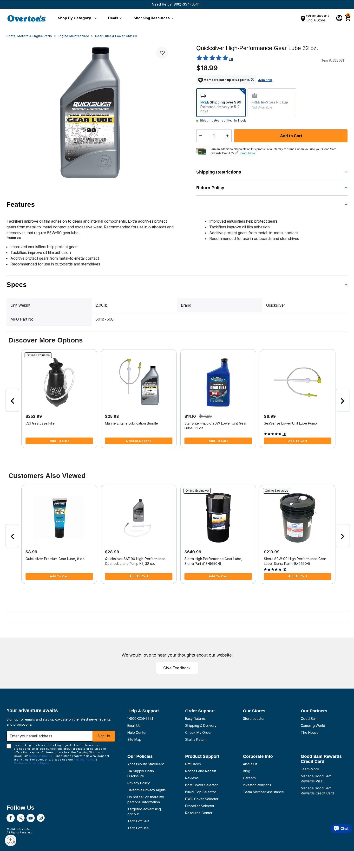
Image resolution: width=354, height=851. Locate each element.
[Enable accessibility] (10, 840)
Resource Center (198, 813)
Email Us (133, 725)
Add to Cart (290, 135)
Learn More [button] (247, 153)
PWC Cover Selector (201, 799)
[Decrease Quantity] (200, 135)
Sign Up (104, 736)
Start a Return (196, 739)
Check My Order (198, 732)
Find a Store (315, 20)
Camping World (313, 725)
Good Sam (309, 718)
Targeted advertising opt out (144, 811)
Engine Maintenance (73, 36)
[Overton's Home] (26, 18)
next (342, 400)
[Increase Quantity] (228, 135)
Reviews (192, 778)
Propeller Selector (199, 806)
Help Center (137, 732)
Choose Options (138, 441)
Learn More (310, 769)
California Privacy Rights (146, 790)
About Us (250, 764)
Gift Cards (193, 764)
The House (310, 732)
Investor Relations (257, 785)
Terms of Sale (138, 821)
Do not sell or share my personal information (145, 799)
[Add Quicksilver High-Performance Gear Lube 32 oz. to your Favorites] (162, 53)
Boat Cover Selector (201, 785)
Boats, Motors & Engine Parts (29, 36)
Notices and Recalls (200, 771)
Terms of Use (138, 828)
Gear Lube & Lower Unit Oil (116, 36)
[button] (76, 18)
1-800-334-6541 (140, 718)
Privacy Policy (138, 783)
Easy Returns (195, 718)
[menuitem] (76, 18)
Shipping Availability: (216, 120)
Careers (249, 778)
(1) (231, 59)
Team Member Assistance (263, 792)
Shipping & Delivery (200, 725)
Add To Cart (59, 441)
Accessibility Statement (145, 764)
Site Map (134, 739)
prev (12, 400)
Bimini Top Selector (200, 792)
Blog (246, 771)
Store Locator (254, 718)
